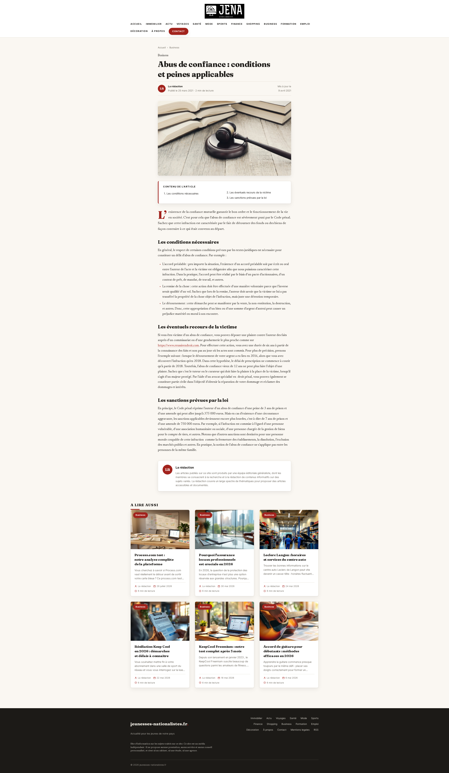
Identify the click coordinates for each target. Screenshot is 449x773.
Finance (237, 24)
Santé (197, 24)
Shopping (253, 24)
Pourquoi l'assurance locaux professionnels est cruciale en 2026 (217, 559)
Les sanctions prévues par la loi (248, 197)
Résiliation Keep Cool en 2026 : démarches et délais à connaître (152, 651)
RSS (316, 729)
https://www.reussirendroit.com (178, 345)
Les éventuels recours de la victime (250, 192)
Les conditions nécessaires (183, 193)
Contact (178, 31)
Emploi (305, 24)
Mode (209, 24)
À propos (158, 31)
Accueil (136, 24)
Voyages (183, 24)
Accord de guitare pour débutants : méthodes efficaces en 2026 (282, 651)
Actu (169, 24)
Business (270, 24)
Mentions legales (300, 729)
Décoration (139, 31)
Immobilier (154, 24)
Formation (288, 24)
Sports (222, 24)
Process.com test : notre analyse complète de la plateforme (154, 559)
